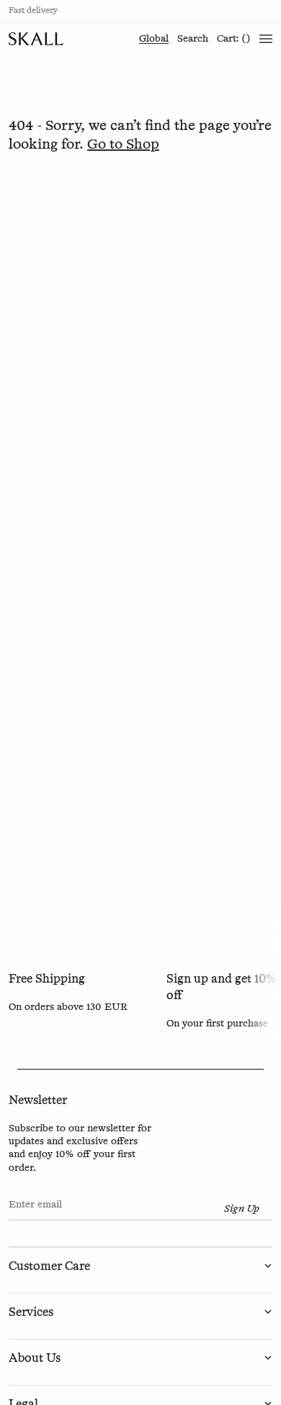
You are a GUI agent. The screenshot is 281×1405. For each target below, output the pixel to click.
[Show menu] (265, 38)
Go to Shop (123, 144)
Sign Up (241, 1209)
